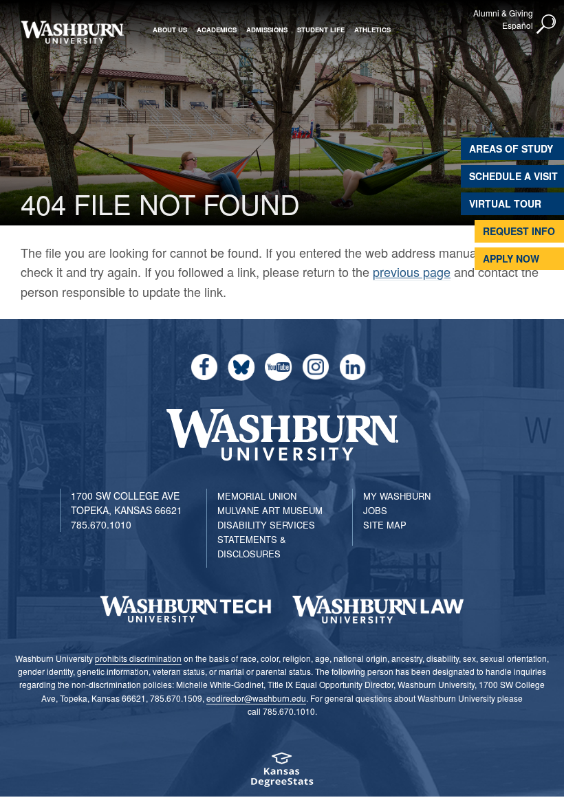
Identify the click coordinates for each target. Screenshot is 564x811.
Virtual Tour (505, 203)
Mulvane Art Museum (270, 510)
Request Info (519, 231)
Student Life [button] (321, 29)
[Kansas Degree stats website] (282, 774)
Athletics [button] (372, 29)
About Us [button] (170, 29)
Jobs (375, 510)
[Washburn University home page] (72, 32)
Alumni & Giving (503, 13)
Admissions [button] (267, 29)
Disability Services (266, 524)
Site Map (384, 524)
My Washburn (397, 495)
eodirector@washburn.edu (256, 698)
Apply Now (511, 258)
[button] (546, 24)
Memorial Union (256, 495)
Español (517, 25)
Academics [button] (217, 29)
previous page (412, 271)
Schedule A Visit (513, 176)
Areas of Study (511, 148)
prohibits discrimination (138, 658)
